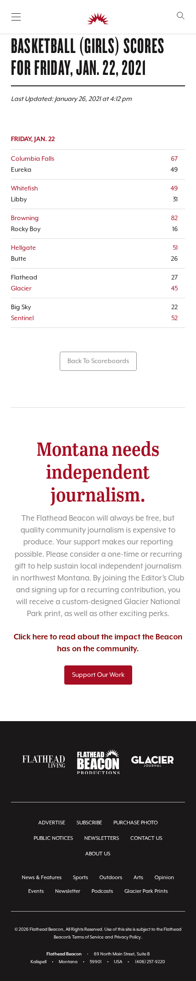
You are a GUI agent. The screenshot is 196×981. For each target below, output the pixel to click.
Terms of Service (87, 937)
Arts (138, 878)
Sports (80, 878)
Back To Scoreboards (98, 361)
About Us (97, 854)
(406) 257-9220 (150, 962)
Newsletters (101, 838)
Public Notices (53, 838)
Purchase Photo (135, 823)
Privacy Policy (127, 937)
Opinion (164, 878)
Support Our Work (98, 675)
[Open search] (181, 16)
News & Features (42, 878)
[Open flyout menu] (16, 17)
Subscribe (89, 823)
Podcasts (102, 891)
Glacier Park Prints (146, 891)
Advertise (51, 823)
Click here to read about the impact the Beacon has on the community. (98, 643)
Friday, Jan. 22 (33, 139)
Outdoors (110, 878)
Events (36, 891)
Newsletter (67, 891)
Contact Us (146, 838)
